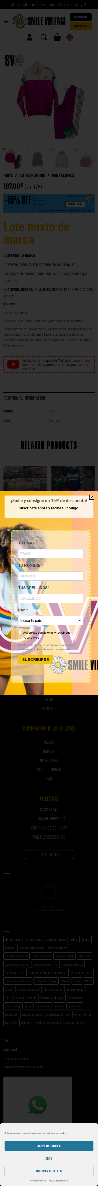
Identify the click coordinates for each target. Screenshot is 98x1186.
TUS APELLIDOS (33, 588)
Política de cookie (38, 1180)
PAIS (22, 610)
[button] (91, 497)
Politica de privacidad (58, 1180)
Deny (49, 1158)
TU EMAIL (27, 543)
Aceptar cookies (49, 1146)
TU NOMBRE (29, 565)
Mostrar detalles (49, 1171)
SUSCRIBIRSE (35, 660)
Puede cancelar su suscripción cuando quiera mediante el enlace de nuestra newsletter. (47, 647)
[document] (49, 593)
